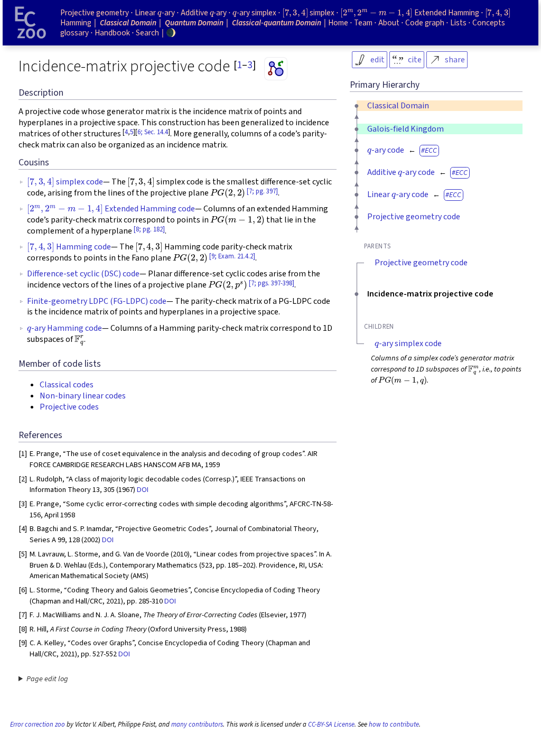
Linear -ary (155, 12)
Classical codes (67, 385)
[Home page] (30, 22)
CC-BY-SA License (331, 724)
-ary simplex (254, 12)
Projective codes (69, 407)
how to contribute (394, 724)
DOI (142, 489)
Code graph (424, 23)
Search (147, 33)
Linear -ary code (397, 194)
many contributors (197, 724)
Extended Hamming (409, 12)
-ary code (385, 150)
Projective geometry (94, 12)
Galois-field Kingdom (405, 129)
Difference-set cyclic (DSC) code (83, 274)
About (388, 23)
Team (363, 23)
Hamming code (69, 247)
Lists (458, 23)
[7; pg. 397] (262, 191)
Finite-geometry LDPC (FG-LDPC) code (96, 301)
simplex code (65, 182)
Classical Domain (398, 106)
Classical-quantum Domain (276, 23)
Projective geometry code (413, 216)
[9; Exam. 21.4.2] (232, 256)
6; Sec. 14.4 (152, 132)
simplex (308, 12)
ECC (431, 150)
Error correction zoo (37, 724)
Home (338, 23)
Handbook (112, 33)
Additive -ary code (401, 172)
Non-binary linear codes (83, 396)
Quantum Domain (194, 23)
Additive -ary (204, 12)
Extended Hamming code (111, 209)
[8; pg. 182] (149, 229)
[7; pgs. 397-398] (271, 283)
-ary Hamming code (64, 328)
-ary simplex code (408, 343)
